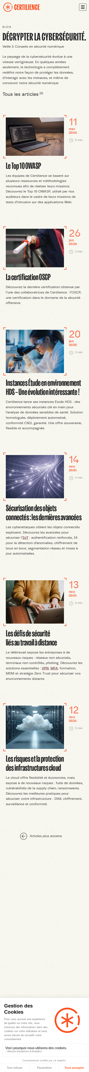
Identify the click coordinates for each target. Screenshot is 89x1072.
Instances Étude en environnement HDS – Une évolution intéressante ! (43, 387)
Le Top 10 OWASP (23, 165)
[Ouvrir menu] (83, 7)
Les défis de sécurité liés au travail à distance (31, 637)
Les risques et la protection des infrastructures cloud (35, 763)
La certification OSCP (28, 276)
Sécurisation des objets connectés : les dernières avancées (44, 512)
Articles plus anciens (46, 836)
